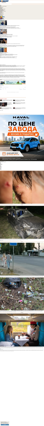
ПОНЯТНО (5, 424)
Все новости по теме (2, 26)
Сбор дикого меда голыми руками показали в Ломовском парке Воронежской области (20, 239)
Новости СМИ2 (1, 110)
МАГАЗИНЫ (3, 19)
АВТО (3, 18)
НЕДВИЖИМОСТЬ (2, 10)
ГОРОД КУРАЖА (1, 7)
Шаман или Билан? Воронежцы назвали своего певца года (5, 36)
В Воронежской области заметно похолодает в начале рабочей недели (6, 239)
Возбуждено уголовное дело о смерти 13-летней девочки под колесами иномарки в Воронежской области (11, 350)
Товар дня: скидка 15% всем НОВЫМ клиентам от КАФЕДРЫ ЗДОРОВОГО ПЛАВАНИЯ (8, 54)
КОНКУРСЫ (1, 8)
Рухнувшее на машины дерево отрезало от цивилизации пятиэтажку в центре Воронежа (11, 347)
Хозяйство (1, 37)
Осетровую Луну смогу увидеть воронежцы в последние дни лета (6, 242)
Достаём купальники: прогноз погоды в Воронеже (39, 350)
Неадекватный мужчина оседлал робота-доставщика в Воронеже (25, 276)
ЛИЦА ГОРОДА (1, 9)
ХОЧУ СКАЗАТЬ (1, 15)
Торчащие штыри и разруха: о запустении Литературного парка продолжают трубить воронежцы (9, 27)
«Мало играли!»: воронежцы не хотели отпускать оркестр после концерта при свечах (11, 276)
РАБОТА (3, 16)
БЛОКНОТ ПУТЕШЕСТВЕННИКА (3, 6)
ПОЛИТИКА (1, 12)
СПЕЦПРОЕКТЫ (1, 13)
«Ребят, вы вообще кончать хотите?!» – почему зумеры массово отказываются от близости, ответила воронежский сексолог (12, 45)
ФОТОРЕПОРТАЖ (2, 14)
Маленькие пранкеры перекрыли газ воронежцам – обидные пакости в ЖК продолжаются (27, 350)
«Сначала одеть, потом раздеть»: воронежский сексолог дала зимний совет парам (8, 46)
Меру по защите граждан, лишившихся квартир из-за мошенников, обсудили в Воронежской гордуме (9, 205)
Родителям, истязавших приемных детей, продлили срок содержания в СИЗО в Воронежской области (27, 347)
